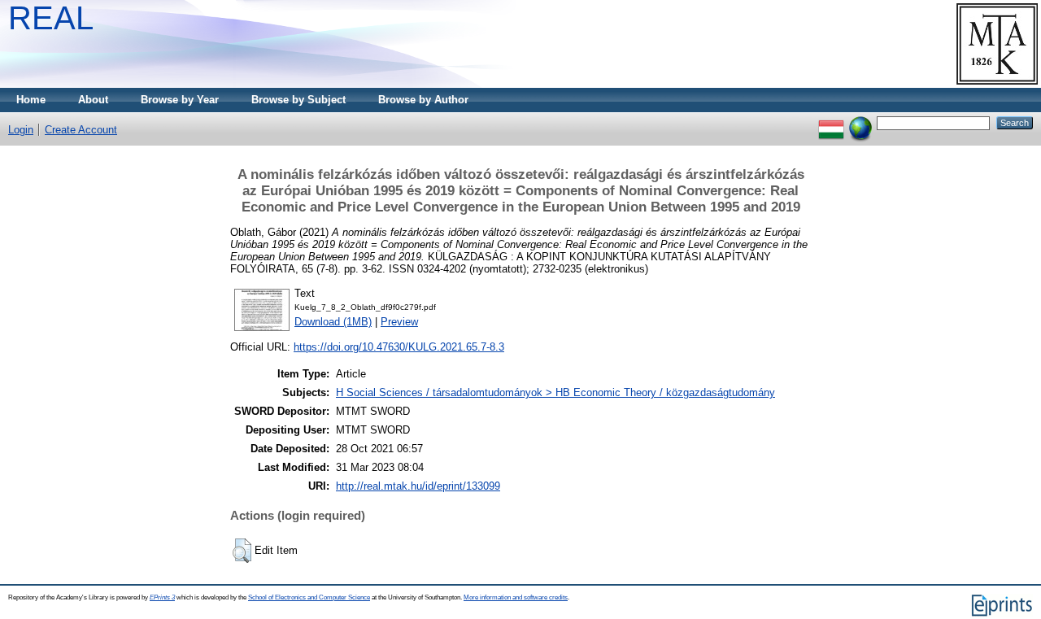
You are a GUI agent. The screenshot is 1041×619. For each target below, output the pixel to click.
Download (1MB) (333, 322)
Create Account (81, 130)
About (93, 100)
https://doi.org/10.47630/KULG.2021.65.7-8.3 (399, 347)
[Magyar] (831, 122)
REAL (51, 18)
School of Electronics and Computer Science (309, 597)
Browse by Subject (298, 100)
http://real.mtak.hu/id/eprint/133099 (418, 486)
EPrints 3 (162, 597)
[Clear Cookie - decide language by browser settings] (860, 122)
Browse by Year (180, 100)
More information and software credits (516, 597)
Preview (399, 322)
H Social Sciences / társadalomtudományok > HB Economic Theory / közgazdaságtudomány (555, 392)
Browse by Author (423, 100)
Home (31, 100)
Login (20, 130)
